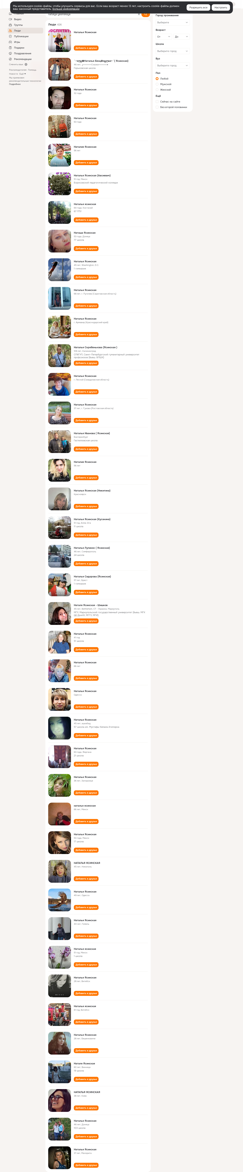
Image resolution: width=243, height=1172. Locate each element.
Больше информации (66, 9)
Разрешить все (198, 7)
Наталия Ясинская (85, 146)
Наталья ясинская (85, 204)
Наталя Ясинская (84, 1063)
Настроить (221, 7)
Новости (13, 73)
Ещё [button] (21, 73)
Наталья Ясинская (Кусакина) (92, 519)
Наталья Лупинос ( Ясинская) (92, 547)
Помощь (32, 70)
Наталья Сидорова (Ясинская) (92, 576)
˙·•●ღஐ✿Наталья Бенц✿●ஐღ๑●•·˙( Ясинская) (101, 60)
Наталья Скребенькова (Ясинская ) (95, 347)
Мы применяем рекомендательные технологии (25, 81)
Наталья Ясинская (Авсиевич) (92, 175)
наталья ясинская (85, 805)
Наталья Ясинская (85, 32)
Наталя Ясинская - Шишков (91, 605)
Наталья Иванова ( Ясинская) (92, 433)
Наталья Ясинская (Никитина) (92, 490)
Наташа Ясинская (85, 232)
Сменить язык (16, 64)
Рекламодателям (18, 70)
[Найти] (145, 14)
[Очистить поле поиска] (139, 14)
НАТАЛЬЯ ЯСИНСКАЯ (87, 863)
